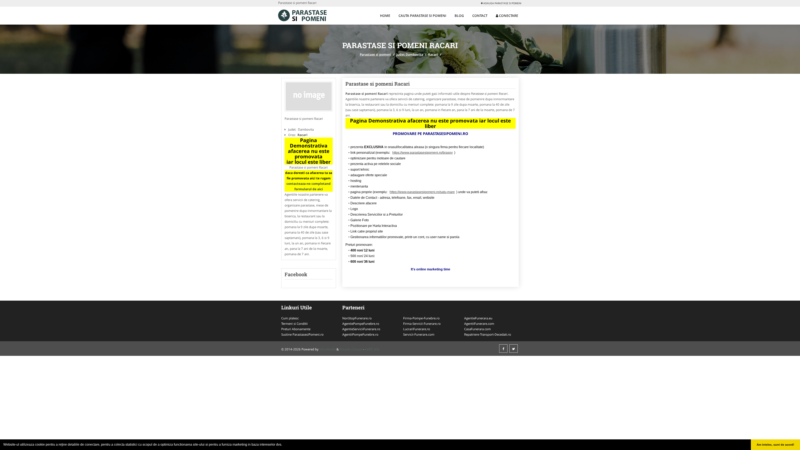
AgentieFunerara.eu (478, 318)
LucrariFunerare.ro (416, 329)
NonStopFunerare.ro (357, 318)
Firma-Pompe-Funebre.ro (421, 318)
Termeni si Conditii (294, 323)
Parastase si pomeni (375, 54)
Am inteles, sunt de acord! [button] (775, 444)
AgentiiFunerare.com (479, 323)
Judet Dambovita (409, 54)
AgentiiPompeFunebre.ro (360, 334)
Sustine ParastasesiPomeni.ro (302, 334)
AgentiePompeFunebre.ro (360, 323)
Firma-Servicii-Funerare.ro (422, 323)
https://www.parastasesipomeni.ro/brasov (422, 152)
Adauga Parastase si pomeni (502, 3)
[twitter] (513, 348)
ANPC (369, 349)
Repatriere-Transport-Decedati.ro (487, 334)
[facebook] (503, 348)
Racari (433, 54)
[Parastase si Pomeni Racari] (309, 96)
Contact (480, 15)
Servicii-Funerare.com (418, 334)
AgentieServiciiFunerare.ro (361, 329)
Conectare (508, 15)
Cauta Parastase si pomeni (422, 15)
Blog (459, 15)
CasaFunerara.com (477, 329)
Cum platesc (290, 318)
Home (385, 15)
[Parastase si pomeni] (305, 15)
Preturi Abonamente (295, 329)
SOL (377, 349)
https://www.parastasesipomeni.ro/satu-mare (422, 192)
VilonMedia (327, 349)
